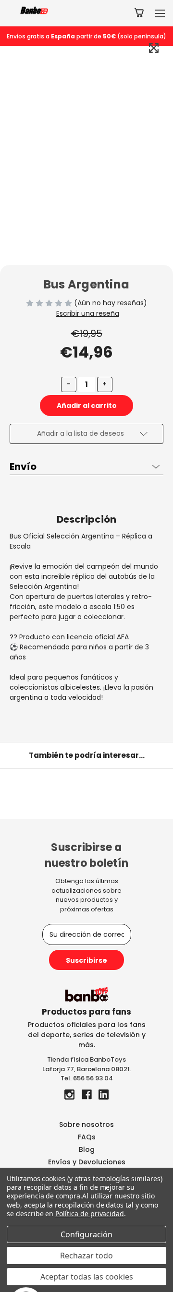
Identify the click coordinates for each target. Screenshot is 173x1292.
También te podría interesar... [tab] (87, 755)
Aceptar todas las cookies (86, 1276)
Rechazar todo (86, 1255)
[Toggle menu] (160, 13)
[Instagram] (69, 1094)
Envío (23, 466)
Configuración (86, 1234)
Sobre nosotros (86, 1124)
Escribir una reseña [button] (87, 313)
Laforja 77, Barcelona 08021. (86, 1069)
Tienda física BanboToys (86, 1059)
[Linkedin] (104, 1094)
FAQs (87, 1137)
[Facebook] (87, 1094)
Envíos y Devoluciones (86, 1162)
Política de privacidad (89, 1213)
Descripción (86, 519)
